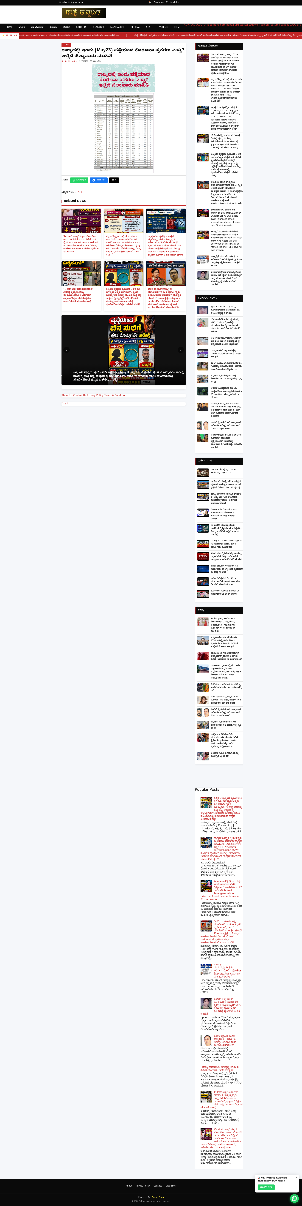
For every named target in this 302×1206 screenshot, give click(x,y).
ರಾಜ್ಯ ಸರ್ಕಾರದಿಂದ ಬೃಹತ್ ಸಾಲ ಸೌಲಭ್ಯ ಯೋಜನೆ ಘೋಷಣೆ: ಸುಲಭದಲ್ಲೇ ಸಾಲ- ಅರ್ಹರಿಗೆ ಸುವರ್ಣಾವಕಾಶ (226, 499)
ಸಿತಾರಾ (53, 27)
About (129, 1186)
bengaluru (232, 25)
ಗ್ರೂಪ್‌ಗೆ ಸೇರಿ (266, 1187)
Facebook (159, 2)
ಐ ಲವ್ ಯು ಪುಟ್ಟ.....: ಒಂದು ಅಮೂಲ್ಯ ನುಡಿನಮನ (224, 471)
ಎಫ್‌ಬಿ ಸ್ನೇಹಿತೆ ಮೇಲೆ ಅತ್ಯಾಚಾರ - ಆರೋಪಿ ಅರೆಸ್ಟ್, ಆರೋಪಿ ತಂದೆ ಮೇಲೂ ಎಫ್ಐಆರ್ (226, 425)
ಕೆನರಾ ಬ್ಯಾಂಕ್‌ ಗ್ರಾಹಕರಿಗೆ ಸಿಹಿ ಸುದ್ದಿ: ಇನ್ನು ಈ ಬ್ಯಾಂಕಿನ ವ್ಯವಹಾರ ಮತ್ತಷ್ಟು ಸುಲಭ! (227, 569)
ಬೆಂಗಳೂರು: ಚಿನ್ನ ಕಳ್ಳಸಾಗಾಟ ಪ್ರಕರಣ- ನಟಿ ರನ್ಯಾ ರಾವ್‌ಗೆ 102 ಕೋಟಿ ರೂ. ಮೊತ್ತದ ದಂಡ (226, 700)
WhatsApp (81, 180)
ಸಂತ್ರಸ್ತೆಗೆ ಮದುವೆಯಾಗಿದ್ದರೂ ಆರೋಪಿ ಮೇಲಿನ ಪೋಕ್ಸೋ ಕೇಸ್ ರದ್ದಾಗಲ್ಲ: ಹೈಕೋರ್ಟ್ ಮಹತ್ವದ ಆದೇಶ (226, 261)
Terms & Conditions (116, 395)
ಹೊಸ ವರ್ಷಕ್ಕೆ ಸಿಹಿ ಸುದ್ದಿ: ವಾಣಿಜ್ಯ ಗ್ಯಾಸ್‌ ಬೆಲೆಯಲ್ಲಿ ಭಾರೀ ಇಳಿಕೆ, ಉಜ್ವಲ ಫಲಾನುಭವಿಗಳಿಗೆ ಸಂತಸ (226, 556)
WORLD (163, 27)
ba (211, 25)
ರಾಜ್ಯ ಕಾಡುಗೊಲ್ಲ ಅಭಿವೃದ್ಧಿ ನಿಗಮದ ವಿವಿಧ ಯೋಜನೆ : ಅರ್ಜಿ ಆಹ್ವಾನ (226, 354)
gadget (285, 25)
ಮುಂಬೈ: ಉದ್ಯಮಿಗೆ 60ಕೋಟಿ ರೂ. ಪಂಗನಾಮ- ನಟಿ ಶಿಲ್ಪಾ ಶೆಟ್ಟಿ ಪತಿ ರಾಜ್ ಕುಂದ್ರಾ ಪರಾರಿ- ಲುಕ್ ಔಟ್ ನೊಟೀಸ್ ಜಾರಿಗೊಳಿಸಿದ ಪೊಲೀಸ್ (225, 410)
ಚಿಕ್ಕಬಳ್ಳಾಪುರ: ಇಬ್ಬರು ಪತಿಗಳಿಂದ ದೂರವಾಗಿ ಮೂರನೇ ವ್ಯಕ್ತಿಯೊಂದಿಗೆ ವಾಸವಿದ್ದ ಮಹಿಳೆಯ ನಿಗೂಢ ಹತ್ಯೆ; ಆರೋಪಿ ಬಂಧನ (226, 441)
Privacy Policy (95, 395)
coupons (254, 25)
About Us (67, 395)
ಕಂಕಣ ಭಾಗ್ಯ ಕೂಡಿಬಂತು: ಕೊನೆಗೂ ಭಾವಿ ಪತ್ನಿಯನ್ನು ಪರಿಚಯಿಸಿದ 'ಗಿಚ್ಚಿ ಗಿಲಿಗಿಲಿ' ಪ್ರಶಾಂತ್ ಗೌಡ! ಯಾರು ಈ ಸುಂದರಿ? (223, 625)
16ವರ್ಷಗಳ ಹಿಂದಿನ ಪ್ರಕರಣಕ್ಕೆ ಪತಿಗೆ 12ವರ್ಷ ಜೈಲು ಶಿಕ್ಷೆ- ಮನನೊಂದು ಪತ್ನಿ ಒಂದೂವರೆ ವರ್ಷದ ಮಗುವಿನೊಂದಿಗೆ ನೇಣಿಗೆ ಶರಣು (225, 325)
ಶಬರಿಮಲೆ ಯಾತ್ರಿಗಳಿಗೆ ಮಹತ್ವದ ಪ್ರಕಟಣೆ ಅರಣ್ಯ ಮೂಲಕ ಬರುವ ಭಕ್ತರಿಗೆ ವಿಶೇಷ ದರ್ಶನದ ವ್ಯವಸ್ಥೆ (226, 484)
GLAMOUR (98, 27)
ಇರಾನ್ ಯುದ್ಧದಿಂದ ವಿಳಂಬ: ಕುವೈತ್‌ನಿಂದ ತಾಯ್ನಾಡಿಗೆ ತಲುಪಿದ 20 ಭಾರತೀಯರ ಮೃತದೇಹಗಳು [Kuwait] (226, 393)
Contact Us (79, 395)
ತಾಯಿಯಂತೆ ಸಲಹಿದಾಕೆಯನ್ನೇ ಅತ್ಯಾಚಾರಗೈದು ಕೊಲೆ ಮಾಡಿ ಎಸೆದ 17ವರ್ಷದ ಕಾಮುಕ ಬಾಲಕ (226, 656)
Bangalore (219, 25)
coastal (244, 25)
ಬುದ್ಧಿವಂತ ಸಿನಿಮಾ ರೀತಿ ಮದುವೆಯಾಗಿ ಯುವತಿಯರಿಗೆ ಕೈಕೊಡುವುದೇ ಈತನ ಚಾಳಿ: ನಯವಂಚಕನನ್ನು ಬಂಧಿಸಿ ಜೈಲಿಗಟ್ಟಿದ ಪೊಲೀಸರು (224, 741)
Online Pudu (158, 1197)
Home (9, 27)
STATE (149, 27)
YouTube (174, 2)
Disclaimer (171, 1186)
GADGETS (81, 27)
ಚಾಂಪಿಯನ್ (37, 27)
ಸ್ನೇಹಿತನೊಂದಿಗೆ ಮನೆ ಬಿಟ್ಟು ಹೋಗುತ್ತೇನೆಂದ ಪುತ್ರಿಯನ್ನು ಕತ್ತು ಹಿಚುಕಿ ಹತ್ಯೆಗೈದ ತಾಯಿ (225, 310)
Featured (274, 25)
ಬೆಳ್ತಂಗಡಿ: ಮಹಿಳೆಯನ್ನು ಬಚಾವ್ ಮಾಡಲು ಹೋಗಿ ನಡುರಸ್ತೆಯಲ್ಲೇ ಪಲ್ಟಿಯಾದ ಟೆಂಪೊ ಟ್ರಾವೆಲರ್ (226, 341)
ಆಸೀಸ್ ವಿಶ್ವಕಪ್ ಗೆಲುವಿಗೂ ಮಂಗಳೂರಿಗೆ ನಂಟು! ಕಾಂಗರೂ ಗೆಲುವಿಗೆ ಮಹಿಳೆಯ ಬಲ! (225, 581)
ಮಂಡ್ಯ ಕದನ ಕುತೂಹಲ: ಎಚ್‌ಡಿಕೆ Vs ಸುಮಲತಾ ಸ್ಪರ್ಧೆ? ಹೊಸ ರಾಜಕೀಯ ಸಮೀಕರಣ (226, 544)
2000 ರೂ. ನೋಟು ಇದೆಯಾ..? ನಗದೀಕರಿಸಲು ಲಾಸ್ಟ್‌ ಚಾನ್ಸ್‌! (225, 593)
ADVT (187, 25)
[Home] (81, 13)
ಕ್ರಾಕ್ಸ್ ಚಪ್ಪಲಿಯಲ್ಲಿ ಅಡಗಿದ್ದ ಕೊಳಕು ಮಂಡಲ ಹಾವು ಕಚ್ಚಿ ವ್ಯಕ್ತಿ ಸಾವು (226, 379)
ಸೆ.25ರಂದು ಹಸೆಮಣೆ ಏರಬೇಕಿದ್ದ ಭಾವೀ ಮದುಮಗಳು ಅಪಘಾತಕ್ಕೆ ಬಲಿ (226, 687)
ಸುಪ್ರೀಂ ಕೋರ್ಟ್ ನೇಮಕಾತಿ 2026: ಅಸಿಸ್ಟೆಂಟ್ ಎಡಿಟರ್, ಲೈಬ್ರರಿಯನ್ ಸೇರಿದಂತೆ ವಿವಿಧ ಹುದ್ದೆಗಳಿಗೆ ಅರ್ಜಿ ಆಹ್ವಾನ (224, 642)
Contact (158, 1186)
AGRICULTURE (200, 25)
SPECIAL (135, 27)
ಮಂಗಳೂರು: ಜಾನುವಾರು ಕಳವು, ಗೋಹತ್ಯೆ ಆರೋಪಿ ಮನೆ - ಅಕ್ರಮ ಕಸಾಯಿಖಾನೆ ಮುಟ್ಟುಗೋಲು (226, 366)
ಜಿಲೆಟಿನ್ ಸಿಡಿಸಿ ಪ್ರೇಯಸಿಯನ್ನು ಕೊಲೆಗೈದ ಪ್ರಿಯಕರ (224, 755)
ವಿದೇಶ (66, 27)
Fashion (264, 25)
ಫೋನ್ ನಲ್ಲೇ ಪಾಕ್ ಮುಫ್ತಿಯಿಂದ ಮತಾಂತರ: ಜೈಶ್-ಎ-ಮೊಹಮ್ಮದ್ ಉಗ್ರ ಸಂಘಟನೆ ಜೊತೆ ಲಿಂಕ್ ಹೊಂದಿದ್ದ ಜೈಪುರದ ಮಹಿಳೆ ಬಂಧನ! (226, 278)
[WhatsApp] (294, 1198)
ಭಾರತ (22, 27)
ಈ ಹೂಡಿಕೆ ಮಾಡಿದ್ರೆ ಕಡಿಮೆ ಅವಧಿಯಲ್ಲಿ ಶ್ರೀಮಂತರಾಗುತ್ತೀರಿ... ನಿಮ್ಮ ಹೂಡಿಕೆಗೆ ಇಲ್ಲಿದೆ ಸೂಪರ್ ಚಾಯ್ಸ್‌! (226, 530)
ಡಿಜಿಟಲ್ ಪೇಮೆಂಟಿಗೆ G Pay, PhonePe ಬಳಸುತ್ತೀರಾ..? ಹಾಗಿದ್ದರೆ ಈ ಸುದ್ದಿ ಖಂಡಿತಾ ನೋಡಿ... (224, 515)
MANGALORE (117, 27)
